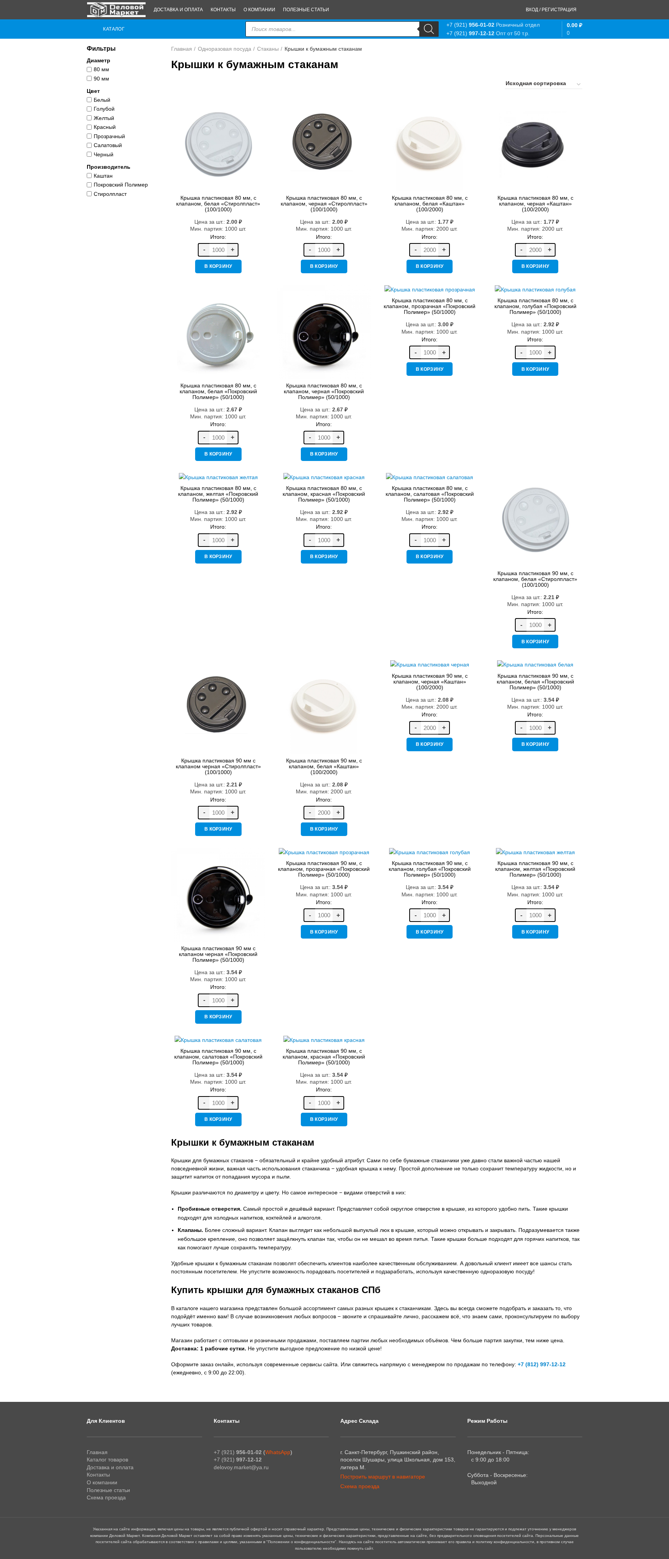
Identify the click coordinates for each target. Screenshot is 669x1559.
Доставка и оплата (110, 1467)
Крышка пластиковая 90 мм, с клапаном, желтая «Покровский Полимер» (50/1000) (535, 869)
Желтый (104, 118)
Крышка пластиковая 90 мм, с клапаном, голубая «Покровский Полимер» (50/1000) (430, 869)
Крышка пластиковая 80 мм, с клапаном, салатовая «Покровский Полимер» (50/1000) (430, 494)
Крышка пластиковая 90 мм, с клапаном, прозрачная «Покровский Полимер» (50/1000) (324, 869)
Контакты (98, 1475)
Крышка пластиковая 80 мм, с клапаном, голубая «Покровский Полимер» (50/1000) (535, 306)
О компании (102, 1482)
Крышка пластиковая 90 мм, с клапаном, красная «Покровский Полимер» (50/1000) (324, 1057)
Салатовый (108, 145)
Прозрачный (109, 136)
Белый (102, 100)
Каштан (103, 176)
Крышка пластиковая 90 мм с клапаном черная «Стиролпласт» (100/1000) (218, 766)
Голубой (104, 109)
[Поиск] (429, 29)
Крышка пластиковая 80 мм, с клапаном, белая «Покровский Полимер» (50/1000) (218, 391)
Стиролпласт (110, 194)
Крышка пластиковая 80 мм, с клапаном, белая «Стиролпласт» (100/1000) (218, 203)
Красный (105, 127)
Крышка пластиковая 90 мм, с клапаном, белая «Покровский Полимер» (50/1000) (535, 681)
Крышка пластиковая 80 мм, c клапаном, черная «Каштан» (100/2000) (535, 203)
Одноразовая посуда (224, 49)
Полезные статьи (108, 1490)
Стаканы (268, 49)
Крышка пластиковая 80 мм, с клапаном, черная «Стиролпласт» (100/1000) (324, 203)
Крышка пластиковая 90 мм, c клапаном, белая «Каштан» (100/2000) (324, 766)
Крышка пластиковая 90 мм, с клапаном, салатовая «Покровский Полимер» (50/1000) (218, 1057)
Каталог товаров (107, 1459)
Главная (181, 49)
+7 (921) (470, 25)
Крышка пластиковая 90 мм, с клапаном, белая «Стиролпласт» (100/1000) (535, 579)
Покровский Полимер (121, 185)
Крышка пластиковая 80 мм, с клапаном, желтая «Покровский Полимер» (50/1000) (218, 494)
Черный (103, 154)
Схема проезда (106, 1497)
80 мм (101, 69)
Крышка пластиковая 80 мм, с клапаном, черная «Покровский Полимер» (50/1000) (324, 391)
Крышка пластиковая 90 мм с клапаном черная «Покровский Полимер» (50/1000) (218, 954)
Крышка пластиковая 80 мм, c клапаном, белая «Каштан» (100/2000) (430, 203)
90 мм (101, 78)
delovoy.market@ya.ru (241, 1467)
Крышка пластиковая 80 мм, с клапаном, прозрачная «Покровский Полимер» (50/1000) (429, 306)
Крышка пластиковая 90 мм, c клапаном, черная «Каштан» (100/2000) (430, 681)
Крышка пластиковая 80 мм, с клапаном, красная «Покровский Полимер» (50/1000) (324, 494)
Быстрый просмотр (259, 109)
